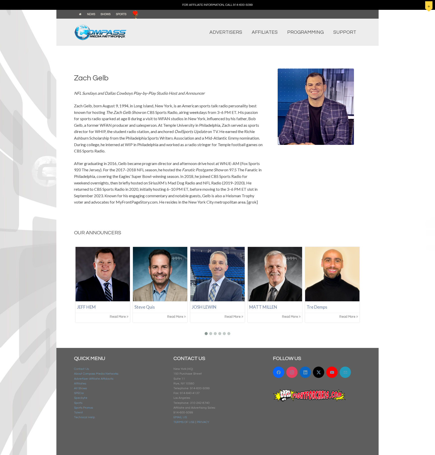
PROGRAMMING (305, 32)
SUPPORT (344, 32)
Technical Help (84, 417)
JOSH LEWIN (204, 307)
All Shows (80, 388)
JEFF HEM (86, 307)
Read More (118, 316)
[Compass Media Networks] (110, 32)
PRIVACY (203, 422)
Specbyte (80, 398)
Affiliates (80, 383)
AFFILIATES (265, 32)
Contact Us (81, 369)
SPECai (79, 393)
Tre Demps (317, 307)
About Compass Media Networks (96, 373)
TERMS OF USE (184, 422)
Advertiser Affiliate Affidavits (93, 378)
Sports (78, 403)
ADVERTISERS (225, 32)
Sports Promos (83, 407)
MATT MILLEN (263, 307)
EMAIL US (180, 417)
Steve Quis (144, 307)
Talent (78, 412)
